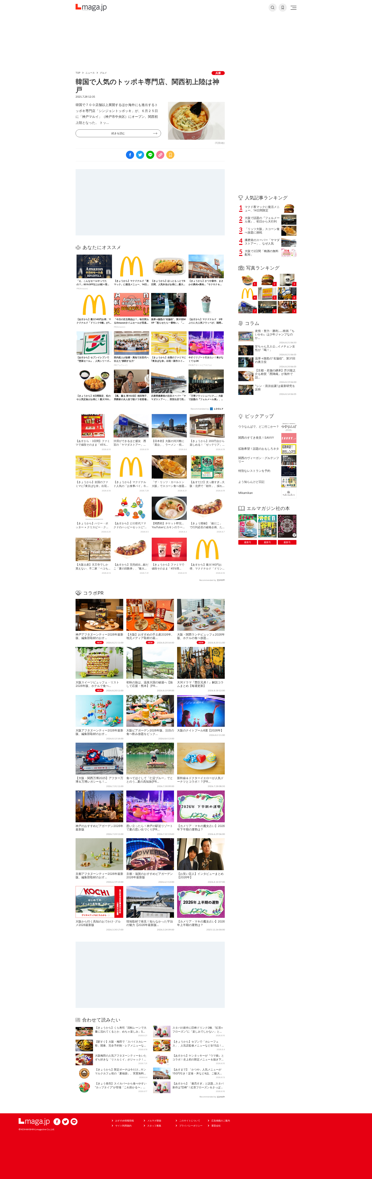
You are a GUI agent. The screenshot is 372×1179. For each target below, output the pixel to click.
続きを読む (118, 133)
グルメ (103, 72)
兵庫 (218, 73)
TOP (78, 72)
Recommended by (200, 408)
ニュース (90, 72)
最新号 (247, 542)
